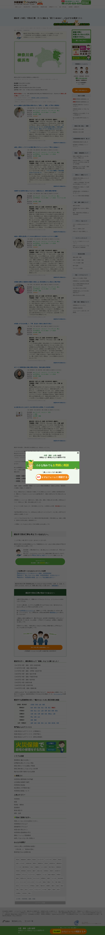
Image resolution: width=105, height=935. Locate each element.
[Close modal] (78, 453)
